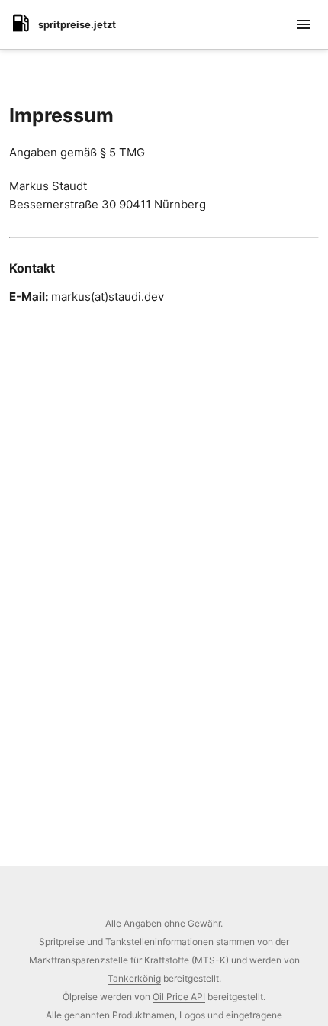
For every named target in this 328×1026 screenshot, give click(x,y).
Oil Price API (179, 996)
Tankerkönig (134, 978)
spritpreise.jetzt (77, 24)
